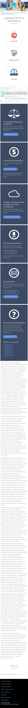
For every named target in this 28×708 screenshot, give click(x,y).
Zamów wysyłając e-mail (11, 291)
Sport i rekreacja (8, 351)
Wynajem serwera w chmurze (7, 689)
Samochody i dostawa (9, 352)
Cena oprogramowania (10, 169)
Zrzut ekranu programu (6, 681)
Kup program (4, 694)
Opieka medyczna (8, 348)
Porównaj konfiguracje (11, 134)
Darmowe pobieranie (10, 251)
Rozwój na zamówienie (6, 697)
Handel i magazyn (8, 344)
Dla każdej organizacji (9, 355)
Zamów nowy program (10, 336)
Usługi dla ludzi (8, 354)
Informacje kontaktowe (10, 296)
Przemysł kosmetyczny (9, 350)
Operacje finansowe (9, 347)
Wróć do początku (5, 700)
